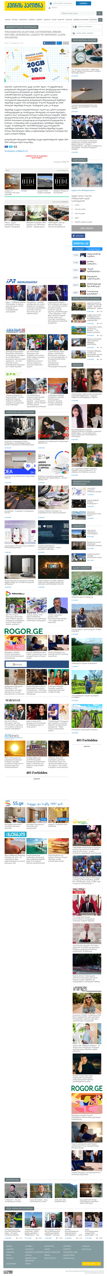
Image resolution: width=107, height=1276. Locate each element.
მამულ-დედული (81, 568)
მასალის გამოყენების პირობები (94, 1273)
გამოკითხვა (79, 160)
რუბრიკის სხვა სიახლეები (20, 412)
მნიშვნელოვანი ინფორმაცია (21, 27)
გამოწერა (83, 3)
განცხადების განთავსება (62, 3)
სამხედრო (78, 526)
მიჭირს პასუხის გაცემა (83, 222)
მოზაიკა (77, 365)
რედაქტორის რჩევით (84, 40)
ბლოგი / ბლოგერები (85, 26)
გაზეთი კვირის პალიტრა (84, 33)
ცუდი (77, 218)
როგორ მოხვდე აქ (62, 170)
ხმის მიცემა (87, 228)
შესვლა (54, 8)
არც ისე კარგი (80, 209)
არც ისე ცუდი (80, 213)
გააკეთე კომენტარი (61, 162)
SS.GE (7, 170)
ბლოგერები (12, 1180)
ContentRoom (60, 202)
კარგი (77, 205)
